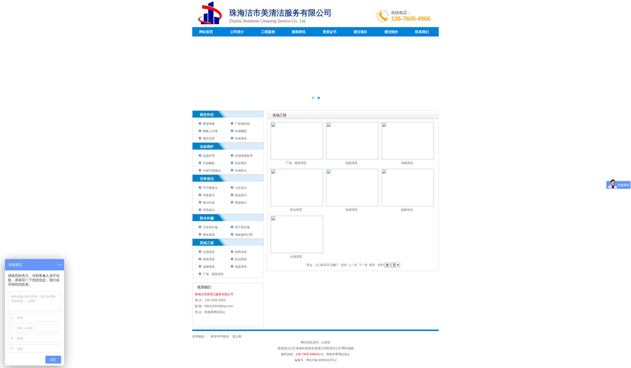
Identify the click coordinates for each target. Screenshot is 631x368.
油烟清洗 (208, 266)
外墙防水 (240, 170)
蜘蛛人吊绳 (209, 131)
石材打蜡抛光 (211, 170)
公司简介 (237, 32)
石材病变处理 (243, 156)
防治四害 (240, 259)
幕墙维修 (208, 123)
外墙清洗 (240, 138)
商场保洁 (240, 202)
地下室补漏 (241, 227)
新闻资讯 (299, 32)
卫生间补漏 (209, 227)
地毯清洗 (240, 266)
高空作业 (207, 115)
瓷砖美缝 (208, 234)
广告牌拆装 (241, 123)
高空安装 (208, 138)
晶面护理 (208, 156)
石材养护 (207, 147)
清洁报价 (391, 32)
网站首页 (206, 32)
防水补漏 (207, 218)
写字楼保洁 (209, 188)
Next (430, 69)
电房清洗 (208, 259)
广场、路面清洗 (212, 274)
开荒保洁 (208, 210)
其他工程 (207, 243)
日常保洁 (207, 179)
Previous (201, 69)
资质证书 (329, 32)
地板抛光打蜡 (243, 234)
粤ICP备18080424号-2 (321, 360)
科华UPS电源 (220, 336)
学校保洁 (208, 195)
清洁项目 (360, 32)
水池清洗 (208, 252)
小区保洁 (240, 188)
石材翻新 (208, 163)
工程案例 (268, 32)
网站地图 (348, 348)
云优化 (325, 342)
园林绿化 (240, 252)
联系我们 (422, 32)
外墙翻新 (240, 131)
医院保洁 (240, 195)
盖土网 (236, 336)
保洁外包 (208, 202)
